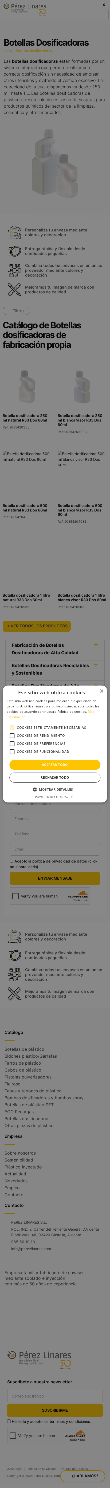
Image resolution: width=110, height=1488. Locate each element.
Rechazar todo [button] (55, 777)
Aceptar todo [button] (55, 764)
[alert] (55, 744)
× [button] (101, 691)
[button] (55, 789)
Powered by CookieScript (55, 797)
